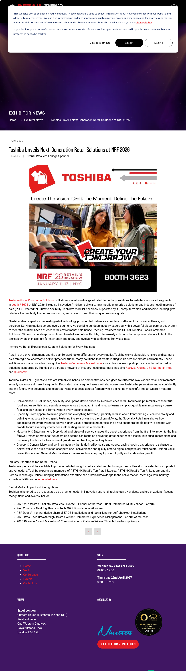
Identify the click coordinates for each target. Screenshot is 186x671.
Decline (158, 42)
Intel (168, 367)
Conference (30, 574)
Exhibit (27, 579)
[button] (118, 644)
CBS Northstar (156, 367)
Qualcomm (20, 372)
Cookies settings (100, 42)
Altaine (141, 367)
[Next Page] (97, 531)
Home (12, 120)
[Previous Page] (88, 531)
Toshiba (15, 156)
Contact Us (30, 583)
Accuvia (131, 367)
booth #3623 (20, 304)
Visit (26, 570)
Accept (129, 42)
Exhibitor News (33, 120)
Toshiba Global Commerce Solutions (32, 300)
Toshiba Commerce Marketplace (81, 363)
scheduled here (47, 479)
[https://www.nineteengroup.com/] (116, 634)
